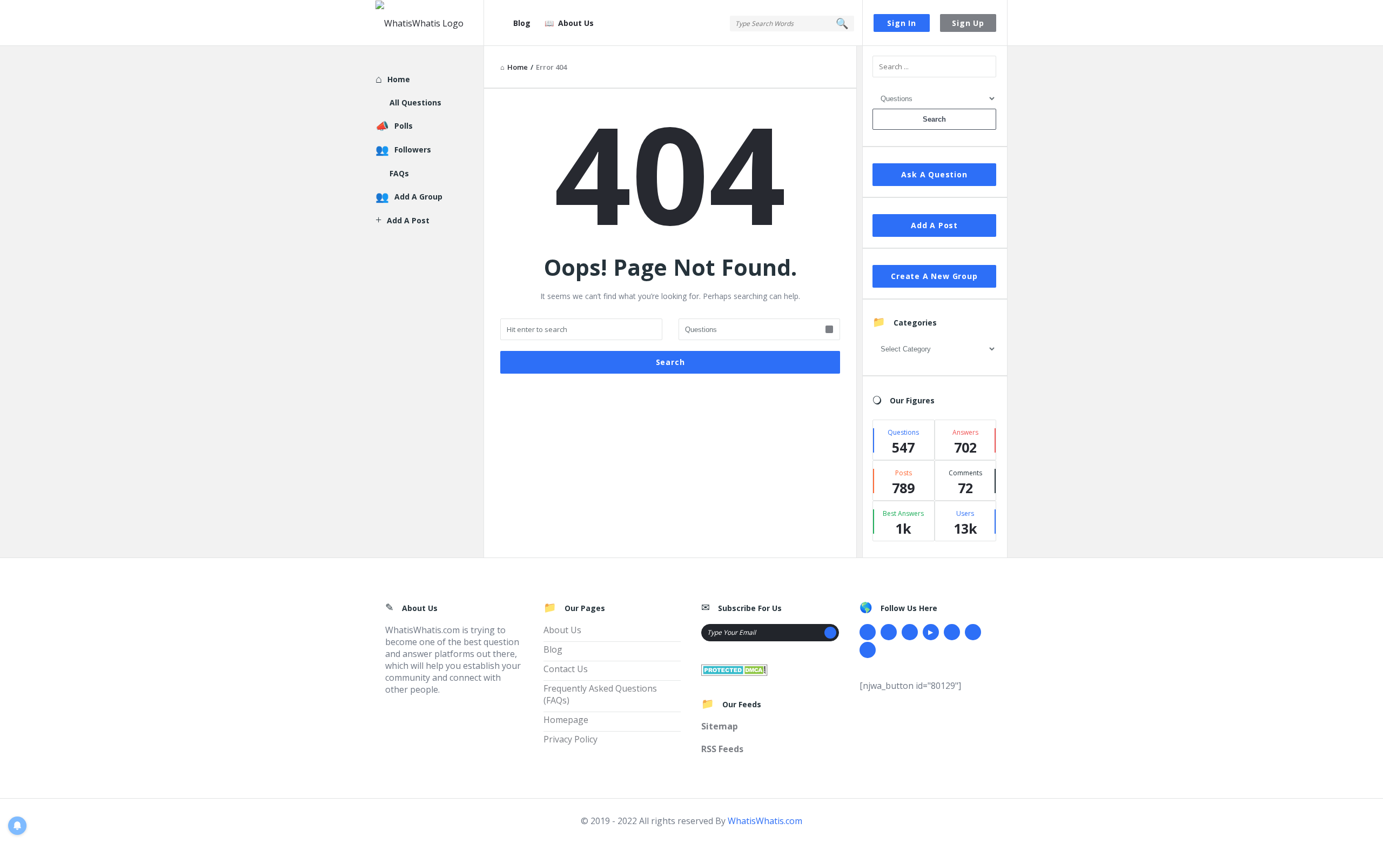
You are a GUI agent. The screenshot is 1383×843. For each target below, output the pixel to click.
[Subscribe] (830, 633)
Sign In (901, 23)
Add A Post (934, 225)
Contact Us (565, 669)
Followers (412, 149)
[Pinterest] (973, 632)
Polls (403, 126)
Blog (522, 23)
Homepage (565, 720)
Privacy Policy (570, 739)
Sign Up (968, 23)
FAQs (399, 173)
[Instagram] (952, 632)
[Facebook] (868, 632)
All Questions (415, 102)
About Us (576, 23)
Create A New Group (934, 276)
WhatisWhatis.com (765, 821)
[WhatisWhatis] (429, 23)
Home (398, 79)
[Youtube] (931, 632)
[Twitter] (889, 632)
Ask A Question (934, 174)
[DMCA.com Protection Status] (734, 669)
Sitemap (719, 726)
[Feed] (868, 650)
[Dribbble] (910, 632)
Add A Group (418, 196)
